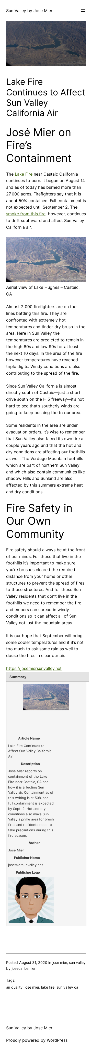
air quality (14, 987)
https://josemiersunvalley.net (34, 668)
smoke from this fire (25, 213)
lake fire (47, 987)
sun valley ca (67, 987)
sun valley (77, 962)
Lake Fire (23, 174)
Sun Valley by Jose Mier (29, 10)
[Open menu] (83, 10)
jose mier (59, 962)
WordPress (57, 1040)
